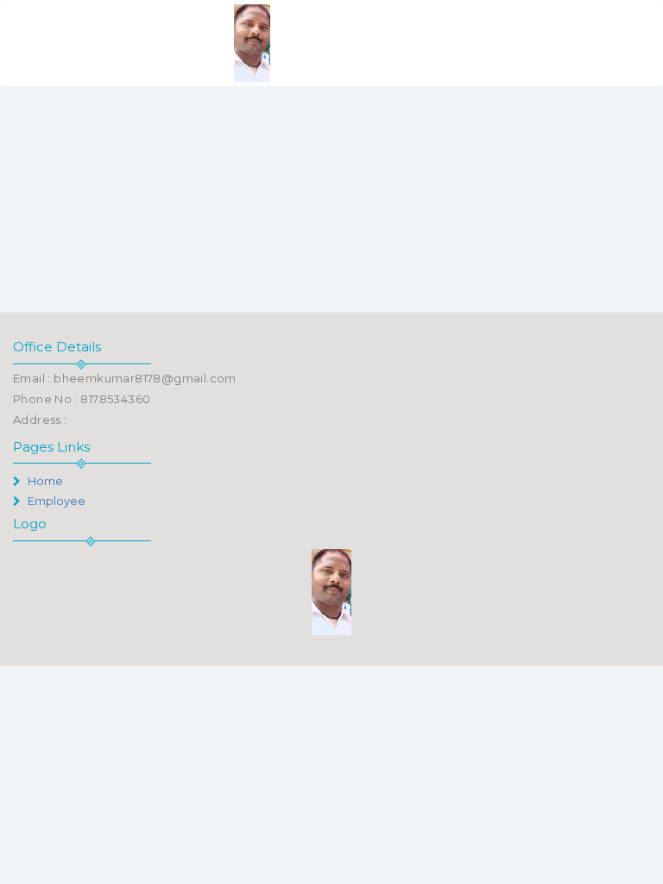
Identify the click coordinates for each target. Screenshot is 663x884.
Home (44, 481)
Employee (55, 501)
